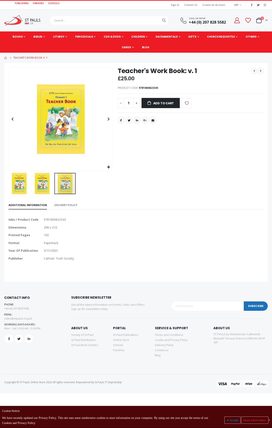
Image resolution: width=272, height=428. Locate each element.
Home (5, 57)
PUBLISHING (22, 3)
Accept (233, 420)
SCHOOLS (54, 3)
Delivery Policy (65, 205)
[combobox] (109, 20)
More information (255, 420)
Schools (118, 345)
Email (152, 120)
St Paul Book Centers (84, 345)
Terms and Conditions (169, 335)
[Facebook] (251, 5)
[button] (108, 167)
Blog (157, 355)
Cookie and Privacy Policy (171, 340)
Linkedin (29, 339)
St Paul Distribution (83, 340)
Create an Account (214, 4)
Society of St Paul (82, 335)
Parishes (119, 350)
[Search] (164, 20)
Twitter (129, 120)
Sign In (175, 4)
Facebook (121, 120)
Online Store (121, 340)
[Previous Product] (254, 71)
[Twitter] (258, 5)
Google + (145, 120)
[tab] (27, 205)
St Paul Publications (125, 335)
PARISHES (38, 3)
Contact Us (190, 4)
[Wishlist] (248, 20)
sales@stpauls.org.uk (18, 318)
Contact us (162, 350)
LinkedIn (137, 120)
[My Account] (236, 20)
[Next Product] (261, 71)
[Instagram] (265, 5)
